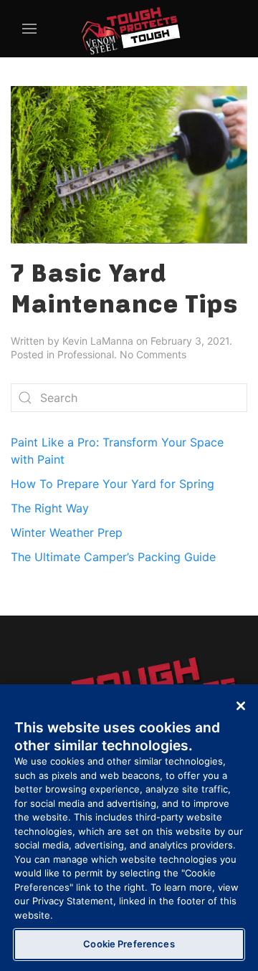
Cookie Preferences (128, 944)
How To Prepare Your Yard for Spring (112, 484)
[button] (27, 28)
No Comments (153, 354)
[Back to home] (129, 28)
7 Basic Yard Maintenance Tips (124, 288)
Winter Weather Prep (67, 532)
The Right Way (50, 508)
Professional (85, 354)
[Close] (241, 706)
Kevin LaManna (97, 341)
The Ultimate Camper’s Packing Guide (113, 557)
